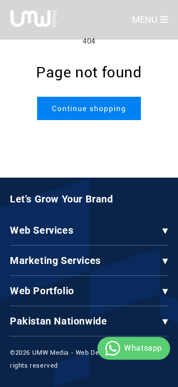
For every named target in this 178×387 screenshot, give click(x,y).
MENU (144, 19)
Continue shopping (89, 108)
